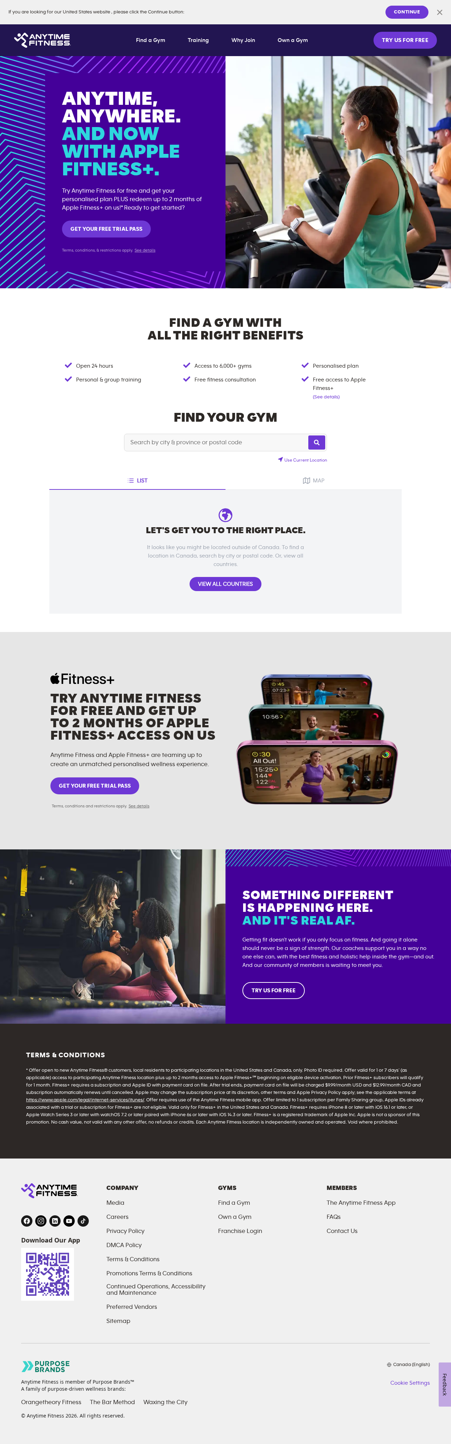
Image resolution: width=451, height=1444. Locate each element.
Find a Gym (150, 40)
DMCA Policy (124, 1245)
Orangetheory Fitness (51, 1402)
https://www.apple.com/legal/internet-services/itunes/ (85, 1099)
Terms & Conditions (133, 1259)
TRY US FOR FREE (405, 40)
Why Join (243, 40)
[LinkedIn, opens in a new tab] (55, 1221)
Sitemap (118, 1321)
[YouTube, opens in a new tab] (69, 1221)
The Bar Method (112, 1402)
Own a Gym (293, 40)
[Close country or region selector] (440, 12)
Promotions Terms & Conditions (149, 1273)
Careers (117, 1217)
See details (145, 250)
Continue (407, 12)
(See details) (326, 397)
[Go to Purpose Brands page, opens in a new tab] (45, 1366)
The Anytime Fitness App (361, 1203)
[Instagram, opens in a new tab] (41, 1221)
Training (198, 40)
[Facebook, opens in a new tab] (26, 1221)
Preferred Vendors (131, 1307)
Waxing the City (165, 1402)
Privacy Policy (125, 1231)
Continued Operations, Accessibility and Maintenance (155, 1289)
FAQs (334, 1217)
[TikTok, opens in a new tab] (83, 1221)
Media (115, 1203)
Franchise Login (240, 1231)
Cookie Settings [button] (410, 1383)
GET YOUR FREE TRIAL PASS (106, 229)
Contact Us (342, 1231)
